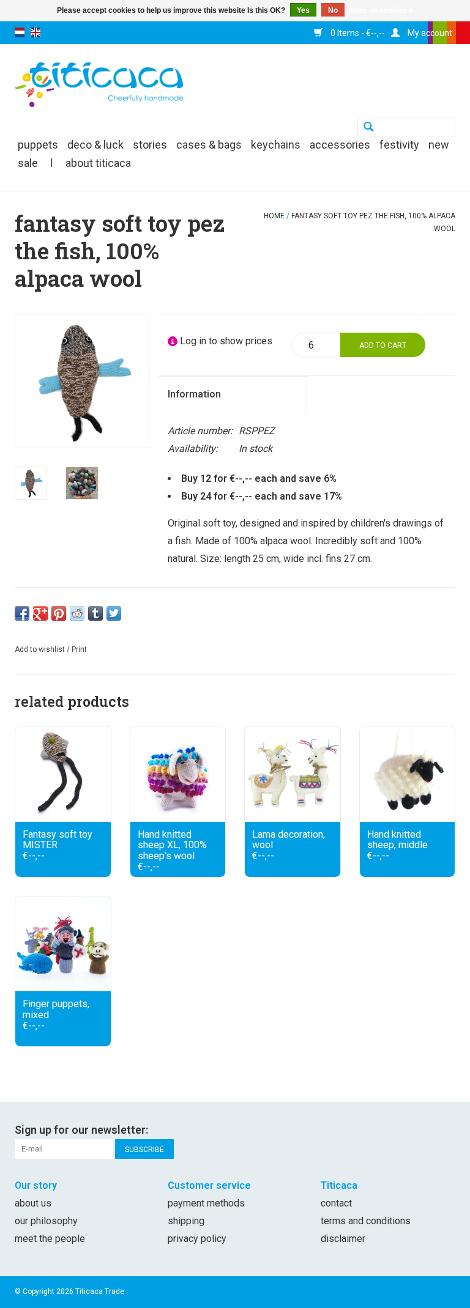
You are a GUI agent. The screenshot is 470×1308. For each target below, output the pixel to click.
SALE (28, 163)
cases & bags (209, 144)
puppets (38, 144)
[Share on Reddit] (77, 613)
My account (429, 33)
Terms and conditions (366, 1221)
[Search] (368, 128)
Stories (150, 144)
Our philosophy (46, 1221)
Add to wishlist (40, 649)
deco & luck (95, 144)
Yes (303, 10)
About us (33, 1203)
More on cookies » (381, 10)
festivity (399, 144)
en (35, 32)
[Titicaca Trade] (99, 84)
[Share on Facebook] (22, 613)
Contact (336, 1203)
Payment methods (206, 1203)
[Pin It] (58, 613)
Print (79, 649)
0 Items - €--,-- (357, 33)
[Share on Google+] (40, 613)
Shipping (186, 1221)
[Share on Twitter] (113, 613)
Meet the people (50, 1238)
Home (274, 216)
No (333, 10)
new (438, 144)
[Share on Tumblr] (95, 613)
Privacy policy (197, 1238)
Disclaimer (343, 1238)
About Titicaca (98, 163)
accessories (340, 144)
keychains (275, 144)
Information (194, 394)
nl (19, 32)
